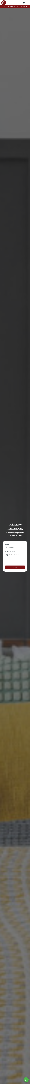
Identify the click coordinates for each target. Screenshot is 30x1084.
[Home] (3, 2)
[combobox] (14, 547)
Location (7, 544)
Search (15, 567)
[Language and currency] (24, 3)
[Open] (23, 547)
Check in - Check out (10, 551)
